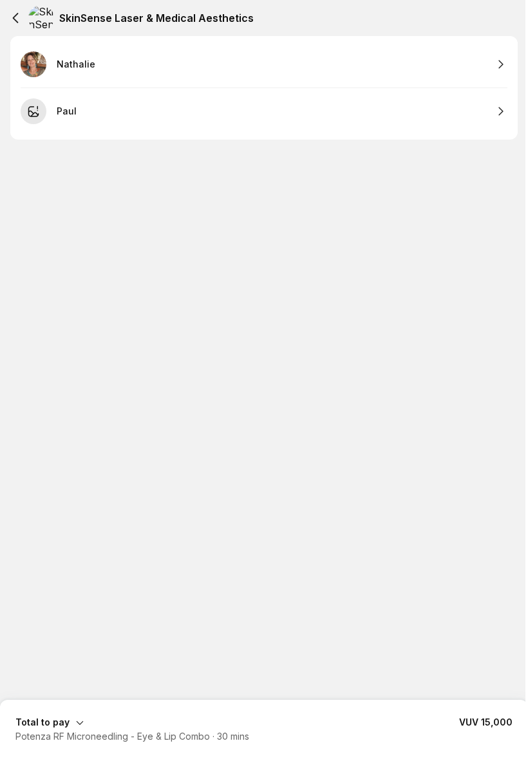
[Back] (15, 18)
